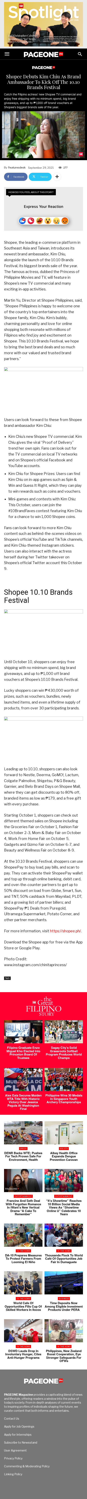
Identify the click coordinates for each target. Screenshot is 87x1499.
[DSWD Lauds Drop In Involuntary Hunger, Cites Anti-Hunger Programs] (23, 1330)
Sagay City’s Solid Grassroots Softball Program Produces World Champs (64, 1052)
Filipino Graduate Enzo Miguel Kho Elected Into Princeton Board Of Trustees (23, 1052)
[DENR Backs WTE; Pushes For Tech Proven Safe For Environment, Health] (23, 1132)
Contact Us (11, 1418)
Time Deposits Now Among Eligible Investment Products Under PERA (64, 1306)
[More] (57, 177)
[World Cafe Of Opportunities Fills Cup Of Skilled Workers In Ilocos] (23, 1282)
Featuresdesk (16, 167)
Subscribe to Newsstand (20, 1442)
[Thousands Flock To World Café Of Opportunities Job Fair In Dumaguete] (64, 1235)
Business (64, 1298)
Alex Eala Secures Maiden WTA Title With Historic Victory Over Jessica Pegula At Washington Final (23, 1102)
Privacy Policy (13, 1458)
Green (23, 1148)
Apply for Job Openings (19, 1426)
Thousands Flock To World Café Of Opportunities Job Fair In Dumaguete (64, 1258)
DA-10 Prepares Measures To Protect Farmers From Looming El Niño (23, 1258)
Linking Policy (13, 1474)
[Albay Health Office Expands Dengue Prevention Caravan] (64, 1132)
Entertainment (23, 1196)
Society (64, 1148)
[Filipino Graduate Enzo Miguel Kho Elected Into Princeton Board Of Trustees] (23, 1031)
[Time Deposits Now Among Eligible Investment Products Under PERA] (64, 1282)
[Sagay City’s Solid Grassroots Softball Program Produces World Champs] (64, 1031)
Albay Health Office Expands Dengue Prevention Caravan (64, 1156)
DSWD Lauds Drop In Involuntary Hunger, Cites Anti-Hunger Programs (23, 1354)
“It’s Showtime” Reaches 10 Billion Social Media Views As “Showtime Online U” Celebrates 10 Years (64, 1207)
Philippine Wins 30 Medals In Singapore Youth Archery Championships (63, 1098)
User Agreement (15, 1450)
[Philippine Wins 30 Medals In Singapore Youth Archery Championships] (64, 1079)
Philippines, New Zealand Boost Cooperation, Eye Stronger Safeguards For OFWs (64, 1356)
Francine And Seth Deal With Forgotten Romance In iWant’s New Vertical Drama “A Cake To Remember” (23, 1207)
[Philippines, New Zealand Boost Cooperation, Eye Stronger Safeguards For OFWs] (64, 1330)
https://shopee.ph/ (65, 931)
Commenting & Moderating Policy (27, 1466)
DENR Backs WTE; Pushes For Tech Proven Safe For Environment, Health (23, 1156)
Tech (7, 978)
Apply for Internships (18, 1434)
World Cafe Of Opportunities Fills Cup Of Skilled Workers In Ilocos (23, 1306)
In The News (23, 1251)
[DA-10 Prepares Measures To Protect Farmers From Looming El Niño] (23, 1235)
